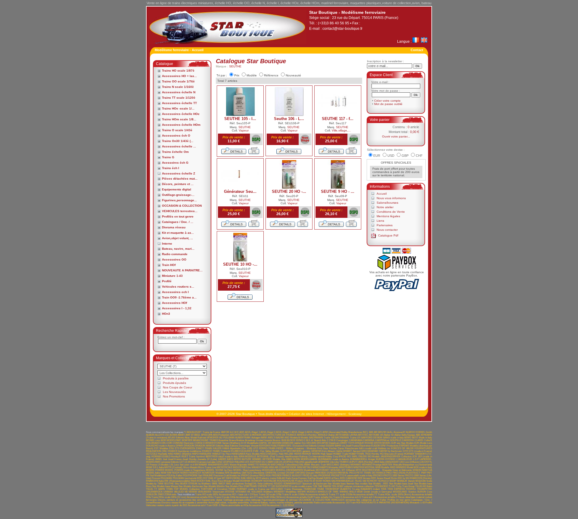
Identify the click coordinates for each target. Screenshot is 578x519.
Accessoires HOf (174, 302)
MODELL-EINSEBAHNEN (289, 470)
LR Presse (151, 464)
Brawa (232, 440)
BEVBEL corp (153, 440)
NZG (249, 472)
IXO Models (374, 456)
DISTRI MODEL (382, 443)
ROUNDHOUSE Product (290, 481)
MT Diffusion (348, 470)
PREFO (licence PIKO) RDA (256, 475)
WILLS (352, 491)
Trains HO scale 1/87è (178, 70)
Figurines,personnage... (179, 200)
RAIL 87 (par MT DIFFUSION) (224, 478)
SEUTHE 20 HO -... (289, 191)
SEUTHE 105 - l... (240, 118)
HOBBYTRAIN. (357, 454)
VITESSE (230, 491)
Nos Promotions (174, 396)
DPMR (179, 445)
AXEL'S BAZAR (276, 437)
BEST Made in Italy (422, 437)
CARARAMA (355, 440)
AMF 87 (189, 435)
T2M (314, 486)
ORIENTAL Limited (275, 472)
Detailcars (334, 443)
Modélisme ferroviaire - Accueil (179, 50)
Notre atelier (385, 207)
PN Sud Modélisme (156, 475)
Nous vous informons (391, 198)
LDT (181, 462)
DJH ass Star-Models (402, 443)
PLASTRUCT (413, 472)
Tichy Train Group (405, 486)
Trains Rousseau (293, 489)
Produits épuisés (174, 383)
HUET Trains (189, 456)
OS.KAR (290, 472)
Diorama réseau (173, 227)
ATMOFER (213, 437)
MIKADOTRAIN (260, 467)
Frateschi (225, 451)
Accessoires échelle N (178, 92)
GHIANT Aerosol (351, 451)
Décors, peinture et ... (178, 184)
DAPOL (263, 443)
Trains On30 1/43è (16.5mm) (271, 497)
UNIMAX (168, 491)
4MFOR (225, 432)
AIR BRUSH (380, 432)
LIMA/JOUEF (392, 462)
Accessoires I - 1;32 (176, 308)
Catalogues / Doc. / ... (177, 222)
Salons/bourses (387, 202)
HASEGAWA (238, 454)
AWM (264, 437)
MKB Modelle (382, 467)
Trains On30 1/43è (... (177, 141)
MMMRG (401, 467)
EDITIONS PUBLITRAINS (272, 445)
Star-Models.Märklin (214, 486)
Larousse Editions (170, 462)
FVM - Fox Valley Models (266, 451)
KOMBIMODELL (358, 459)
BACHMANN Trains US (347, 437)
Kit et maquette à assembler (193, 502)
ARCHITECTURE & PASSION (246, 435)
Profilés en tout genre (178, 216)
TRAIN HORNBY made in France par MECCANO (255, 489)
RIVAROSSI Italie (155, 481)
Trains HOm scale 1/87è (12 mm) (168, 497)
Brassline (223, 440)
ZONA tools (170, 494)
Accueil (382, 193)
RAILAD (281, 478)
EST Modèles (161, 448)
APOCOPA (206, 435)
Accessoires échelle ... (179, 146)
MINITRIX (358, 467)
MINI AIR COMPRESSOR (282, 467)
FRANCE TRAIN (211, 451)
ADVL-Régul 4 (298, 432)
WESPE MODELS (307, 491)
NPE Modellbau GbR (236, 472)
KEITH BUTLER (242, 459)
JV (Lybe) (212, 459)
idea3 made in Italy (228, 456)
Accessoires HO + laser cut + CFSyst (238, 494)
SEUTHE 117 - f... (337, 118)
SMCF (221, 483)
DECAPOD (322, 443)
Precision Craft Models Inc (227, 475)
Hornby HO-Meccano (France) (387, 454)
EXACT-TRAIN (204, 448)
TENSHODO (381, 486)
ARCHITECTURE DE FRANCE (279, 435)
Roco (214, 481)
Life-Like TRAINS (339, 462)
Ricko (394, 478)
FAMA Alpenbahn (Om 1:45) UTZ (240, 448)
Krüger (371, 459)
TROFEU (411, 489)
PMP (423, 472)
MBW (307, 464)
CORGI (198, 443)
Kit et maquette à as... (178, 232)
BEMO (407, 437)
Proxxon (156, 478)
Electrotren (365, 445)
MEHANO (355, 464)
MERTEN (387, 464)
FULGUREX (245, 451)
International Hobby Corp (325, 456)
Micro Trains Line (207, 467)
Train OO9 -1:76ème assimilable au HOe (227, 505)
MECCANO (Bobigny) (338, 464)
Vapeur (244, 130)
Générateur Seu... (240, 191)
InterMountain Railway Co (298, 456)
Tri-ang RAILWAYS (362, 489)
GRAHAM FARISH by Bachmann (384, 451)
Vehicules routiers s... (178, 286)
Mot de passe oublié (388, 104)
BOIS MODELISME (171, 440)
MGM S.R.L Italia (155, 467)
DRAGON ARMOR (205, 445)
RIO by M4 (403, 478)
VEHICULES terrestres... (179, 211)
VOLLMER (257, 491)
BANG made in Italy (393, 437)
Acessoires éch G (175, 162)
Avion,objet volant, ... (177, 238)
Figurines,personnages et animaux (279, 500)
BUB (283, 440)
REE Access (364, 478)
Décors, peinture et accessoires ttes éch (179, 500)
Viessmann (218, 491)
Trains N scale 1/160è (178, 86)
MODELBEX (268, 470)
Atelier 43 (388, 435)
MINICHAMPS (320, 467)
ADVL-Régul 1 (252, 432)
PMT (429, 472)
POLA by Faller (174, 475)
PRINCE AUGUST (292, 475)
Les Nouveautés (174, 392)
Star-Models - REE (378, 483)
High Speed (326, 454)
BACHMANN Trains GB (321, 437)
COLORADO (153, 443)
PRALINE (208, 475)
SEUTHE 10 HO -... (240, 264)
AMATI (181, 435)
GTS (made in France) (420, 451)
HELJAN (288, 454)
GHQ (364, 451)
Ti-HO (392, 486)
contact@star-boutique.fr (342, 28)
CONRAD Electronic (183, 443)
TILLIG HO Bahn (423, 486)
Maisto (233, 464)
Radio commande (175, 254)
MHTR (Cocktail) (173, 467)
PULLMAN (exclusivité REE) (188, 478)
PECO (352, 472)
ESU (171, 448)
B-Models (303, 437)
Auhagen (255, 437)
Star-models (361, 483)
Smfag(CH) (250, 483)
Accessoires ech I (175, 292)
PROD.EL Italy (310, 475)
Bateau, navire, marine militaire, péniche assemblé (287, 502)
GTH (405, 451)
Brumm (277, 440)
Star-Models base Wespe (165, 486)
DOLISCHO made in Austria (160, 445)
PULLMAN (166, 478)
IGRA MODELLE (247, 456)
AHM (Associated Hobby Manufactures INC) (345, 432)
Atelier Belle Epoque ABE (407, 435)
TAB (320, 486)
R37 (205, 478)
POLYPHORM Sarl (192, 475)
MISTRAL (370, 467)
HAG (170, 454)
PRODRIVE (324, 475)
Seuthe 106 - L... (289, 118)
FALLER (217, 448)
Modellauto (309, 470)
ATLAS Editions (176, 437)
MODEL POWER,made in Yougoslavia (185, 470)
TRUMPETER (424, 489)
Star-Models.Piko (234, 486)
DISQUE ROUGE (364, 443)
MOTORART (323, 470)
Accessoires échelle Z (178, 173)
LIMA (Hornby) (365, 462)
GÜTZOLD (151, 454)
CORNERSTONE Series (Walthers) (222, 443)
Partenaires (385, 225)
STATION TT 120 (266, 486)
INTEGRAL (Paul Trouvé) (270, 456)
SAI (364, 481)
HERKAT (306, 454)
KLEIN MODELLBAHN (305, 459)
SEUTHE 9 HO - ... (337, 191)
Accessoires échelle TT (179, 103)
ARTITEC (363, 435)
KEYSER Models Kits (274, 459)
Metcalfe (397, 464)
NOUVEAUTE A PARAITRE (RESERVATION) (385, 502)
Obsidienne (258, 472)
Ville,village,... (341, 130)
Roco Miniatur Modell (229, 481)
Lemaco (202, 462)
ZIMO (161, 494)
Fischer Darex (336, 448)
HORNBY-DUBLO (160, 456)
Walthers (268, 491)
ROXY (319, 481)
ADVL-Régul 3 (283, 432)
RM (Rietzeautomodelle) (177, 481)
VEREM (192, 491)
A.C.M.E (234, 432)
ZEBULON (151, 494)
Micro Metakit (190, 467)
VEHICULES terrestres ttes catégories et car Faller (358, 500)
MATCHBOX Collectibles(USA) (287, 464)
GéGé (339, 451)
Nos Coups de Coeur (177, 387)
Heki (281, 454)
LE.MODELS (191, 462)
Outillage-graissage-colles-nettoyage (242, 500)
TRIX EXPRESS (396, 489)
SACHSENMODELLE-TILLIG (346, 481)
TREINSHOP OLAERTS (338, 489)
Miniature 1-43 (172, 275)
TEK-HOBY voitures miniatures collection (352, 486)
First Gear (322, 448)
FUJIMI (235, 451)
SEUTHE (235, 66)
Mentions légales (388, 216)
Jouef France (175, 459)
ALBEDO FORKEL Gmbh (419, 432)
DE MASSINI (274, 443)
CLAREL (419, 440)
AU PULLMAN (226, 437)
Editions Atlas (222, 445)
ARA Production (221, 435)
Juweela (201, 459)
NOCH (175, 472)
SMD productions (235, 483)
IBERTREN (212, 456)
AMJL (197, 435)
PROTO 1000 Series (393, 475)
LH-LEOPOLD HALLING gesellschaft (298, 462)
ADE (241, 432)
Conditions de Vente (391, 211)
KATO (230, 459)
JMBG (158, 459)
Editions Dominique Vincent (244, 445)
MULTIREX (368, 470)
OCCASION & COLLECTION (182, 205)
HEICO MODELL (269, 454)
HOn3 (166, 313)
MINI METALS (304, 467)
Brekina (240, 440)
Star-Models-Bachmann (191, 486)
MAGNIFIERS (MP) (218, 464)
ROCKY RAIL (204, 481)
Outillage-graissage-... (178, 194)
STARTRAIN (250, 486)
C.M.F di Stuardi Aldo (315, 440)
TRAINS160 (309, 489)
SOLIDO (278, 483)
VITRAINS (240, 491)
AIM (371, 432)
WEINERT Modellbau (285, 491)
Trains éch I (170, 168)
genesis (306, 451)
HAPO (195, 454)
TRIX (383, 489)
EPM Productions (389, 445)
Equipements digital (176, 189)
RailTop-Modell (315, 478)
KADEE (222, 459)
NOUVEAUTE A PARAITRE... (182, 270)
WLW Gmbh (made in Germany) (374, 491)
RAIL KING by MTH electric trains (258, 478)
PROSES (378, 475)
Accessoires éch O (176, 135)
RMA (193, 481)
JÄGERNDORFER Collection (396, 456)
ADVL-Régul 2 (267, 432)
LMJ (401, 462)
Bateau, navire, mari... (178, 248)
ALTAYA (173, 435)
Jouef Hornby (189, 459)
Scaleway (355, 414)
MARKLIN (264, 464)
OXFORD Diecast (304, 472)
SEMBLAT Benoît (405, 481)
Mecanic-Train (318, 464)
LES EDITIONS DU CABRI (259, 462)
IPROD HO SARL (348, 456)
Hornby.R (176, 456)
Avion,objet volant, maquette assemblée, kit (230, 502)
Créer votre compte (387, 100)
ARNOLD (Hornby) (307, 435)
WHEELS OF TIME (328, 491)
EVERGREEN (187, 448)
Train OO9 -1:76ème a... (179, 297)
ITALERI (362, 456)
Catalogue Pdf (388, 235)
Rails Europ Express (296, 478)
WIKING (344, 491)
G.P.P (283, 451)
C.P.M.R (331, 440)
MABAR (203, 464)
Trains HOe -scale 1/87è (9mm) (394, 494)
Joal (165, 459)
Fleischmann (351, 448)
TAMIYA (327, 486)
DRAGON (189, 445)
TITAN (169, 489)
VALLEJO (179, 491)
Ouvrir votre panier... (396, 136)
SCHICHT (372, 481)
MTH (358, 470)
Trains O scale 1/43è (177, 130)
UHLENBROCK (154, 491)
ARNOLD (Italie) (326, 435)
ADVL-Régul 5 (314, 432)
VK (248, 491)
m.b (192, 464)
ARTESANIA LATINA (346, 435)
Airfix (390, 432)
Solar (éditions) (265, 483)
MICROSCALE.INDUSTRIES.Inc (234, 467)
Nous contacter (387, 229)
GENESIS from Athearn (323, 451)
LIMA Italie (379, 462)
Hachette (162, 454)
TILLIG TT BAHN (155, 489)
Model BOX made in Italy (419, 467)
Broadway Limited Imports (258, 440)
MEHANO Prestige (371, 464)
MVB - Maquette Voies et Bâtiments (393, 470)
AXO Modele (290, 437)
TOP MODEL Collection (187, 489)
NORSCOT (195, 472)
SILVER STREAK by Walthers (195, 483)
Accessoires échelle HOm (181, 124)
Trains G (168, 157)
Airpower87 (399, 432)
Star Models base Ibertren (341, 483)
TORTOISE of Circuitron (214, 489)
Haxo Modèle (252, 454)
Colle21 (428, 440)
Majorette (242, 464)
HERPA (316, 454)
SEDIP (392, 481)
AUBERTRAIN (242, 437)
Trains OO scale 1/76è (178, 81)
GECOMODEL (294, 451)
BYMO (299, 440)
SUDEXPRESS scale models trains (293, 486)
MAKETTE (253, 464)
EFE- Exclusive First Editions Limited (306, 445)
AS (381, 435)
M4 (196, 464)
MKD (393, 467)
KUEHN (380, 459)
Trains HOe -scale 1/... (178, 108)
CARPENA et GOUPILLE (388, 440)
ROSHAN (245, 481)
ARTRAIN (374, 435)
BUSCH (291, 440)
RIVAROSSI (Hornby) (421, 478)
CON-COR (166, 443)
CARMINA (368, 440)
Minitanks (333, 467)
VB (186, 491)
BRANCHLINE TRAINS (205, 440)
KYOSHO (390, 459)
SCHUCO (383, 481)
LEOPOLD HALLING (233, 462)
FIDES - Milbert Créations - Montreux (296, 448)
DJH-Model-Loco (423, 443)
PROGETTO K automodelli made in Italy (351, 475)
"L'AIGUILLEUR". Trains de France (202, 432)
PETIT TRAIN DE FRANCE (371, 472)
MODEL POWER (155, 470)
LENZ (219, 462)
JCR (414, 456)
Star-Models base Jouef (401, 483)
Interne (167, 243)
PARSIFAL (342, 472)
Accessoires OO (174, 259)
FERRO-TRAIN (267, 448)
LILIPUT (353, 462)
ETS (177, 448)
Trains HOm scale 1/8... (179, 119)
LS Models (163, 464)
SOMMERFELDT (292, 483)
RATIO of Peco (331, 478)
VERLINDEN (204, 491)
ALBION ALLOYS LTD (157, 435)
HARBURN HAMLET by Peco (215, 454)
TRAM (320, 489)
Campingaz (342, 440)
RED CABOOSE (348, 478)
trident (376, 489)
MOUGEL (336, 470)
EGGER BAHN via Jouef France (342, 445)
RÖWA (327, 481)
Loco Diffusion (412, 462)
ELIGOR (375, 445)
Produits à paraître (176, 378)
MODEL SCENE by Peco (219, 470)
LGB (276, 462)
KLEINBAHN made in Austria (333, 459)
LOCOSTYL (426, 462)
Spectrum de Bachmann (314, 483)
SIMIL (215, 483)
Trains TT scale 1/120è (178, 97)
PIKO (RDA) (399, 472)
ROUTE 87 (309, 481)
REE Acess (377, 478)
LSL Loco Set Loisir (179, 464)
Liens (380, 220)
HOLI (368, 454)
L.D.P (416, 459)
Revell (387, 478)
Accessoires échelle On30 (299, 497)
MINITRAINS (346, 467)
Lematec (211, 462)
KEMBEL (257, 459)
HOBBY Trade (340, 454)
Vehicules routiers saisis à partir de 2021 (166, 505)
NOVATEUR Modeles (213, 472)
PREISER (277, 475)
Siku (177, 483)
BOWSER (187, 440)
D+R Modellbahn (250, 443)
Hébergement (336, 414)
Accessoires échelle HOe (181, 114)
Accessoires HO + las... (179, 76)
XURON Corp (424, 491)
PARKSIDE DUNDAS (326, 472)
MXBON (417, 470)
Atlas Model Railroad (195, 437)
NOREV (184, 472)
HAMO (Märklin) (182, 454)
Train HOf (169, 265)
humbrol (200, 456)
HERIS (297, 454)
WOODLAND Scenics (404, 491)
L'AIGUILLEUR (404, 459)
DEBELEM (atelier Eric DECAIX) (299, 443)
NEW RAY (166, 472)
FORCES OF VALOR (402, 448)
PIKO (389, 472)
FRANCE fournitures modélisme (184, 451)
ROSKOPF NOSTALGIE (263, 481)
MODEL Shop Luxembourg (247, 470)
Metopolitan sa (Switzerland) (417, 464)
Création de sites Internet (306, 414)
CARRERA (408, 440)
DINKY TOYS (347, 443)
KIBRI (289, 459)
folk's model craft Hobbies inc (374, 448)
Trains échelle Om (175, 151)
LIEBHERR (323, 462)
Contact (417, 50)
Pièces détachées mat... (179, 178)
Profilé (167, 281)
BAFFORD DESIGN (371, 437)
